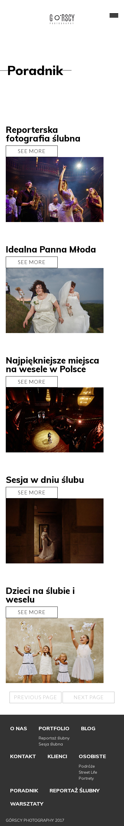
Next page (89, 697)
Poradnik (24, 790)
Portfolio (54, 728)
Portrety (86, 778)
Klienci (57, 756)
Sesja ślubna (51, 744)
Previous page (35, 697)
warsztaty (26, 803)
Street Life (88, 772)
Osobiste (92, 756)
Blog (88, 728)
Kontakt (23, 756)
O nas (18, 728)
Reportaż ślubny (54, 738)
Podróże (87, 766)
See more (32, 151)
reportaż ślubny (74, 790)
